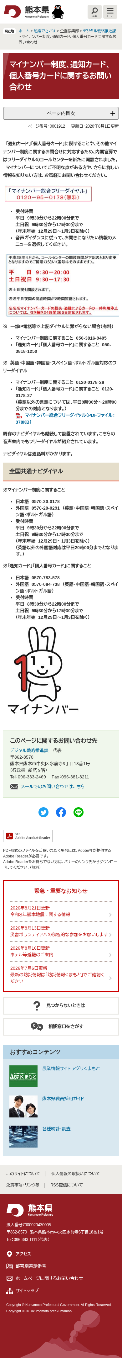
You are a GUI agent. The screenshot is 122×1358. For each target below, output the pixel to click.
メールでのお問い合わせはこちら (53, 786)
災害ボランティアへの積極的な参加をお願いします (59, 934)
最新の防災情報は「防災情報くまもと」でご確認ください (57, 978)
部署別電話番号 (31, 1266)
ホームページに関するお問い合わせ (49, 1278)
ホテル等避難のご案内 (31, 954)
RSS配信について (66, 1185)
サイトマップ (27, 1290)
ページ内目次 (61, 113)
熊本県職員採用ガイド (63, 1098)
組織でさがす (45, 31)
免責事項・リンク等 (22, 1185)
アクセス (23, 1253)
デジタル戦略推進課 (99, 31)
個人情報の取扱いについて (75, 1173)
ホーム (24, 31)
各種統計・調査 (56, 1128)
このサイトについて (23, 1173)
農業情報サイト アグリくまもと (71, 1068)
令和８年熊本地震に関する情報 (40, 914)
